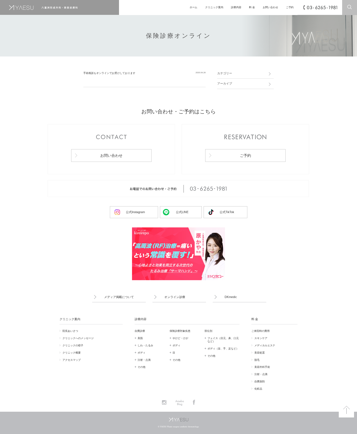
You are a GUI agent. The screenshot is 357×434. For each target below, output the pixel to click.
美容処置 (259, 352)
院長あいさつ (70, 330)
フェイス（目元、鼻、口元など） (223, 340)
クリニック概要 (71, 352)
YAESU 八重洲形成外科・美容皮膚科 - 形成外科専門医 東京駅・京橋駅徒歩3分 (55, 7)
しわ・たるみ (145, 345)
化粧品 (258, 388)
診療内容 (236, 7)
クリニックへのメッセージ (78, 338)
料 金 (252, 7)
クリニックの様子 (72, 345)
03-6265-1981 (322, 7)
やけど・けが (180, 338)
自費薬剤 (259, 381)
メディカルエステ (264, 345)
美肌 (140, 338)
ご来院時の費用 (260, 330)
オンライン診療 (174, 297)
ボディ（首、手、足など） (223, 348)
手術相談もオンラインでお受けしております (109, 73)
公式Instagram (135, 212)
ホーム (193, 7)
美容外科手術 (262, 366)
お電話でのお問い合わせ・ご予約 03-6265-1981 (178, 189)
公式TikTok (227, 212)
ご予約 (290, 7)
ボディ (141, 352)
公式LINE (182, 212)
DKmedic (231, 297)
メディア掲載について (119, 297)
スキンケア (260, 338)
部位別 (208, 330)
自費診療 (140, 330)
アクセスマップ (71, 359)
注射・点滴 (144, 359)
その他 (141, 366)
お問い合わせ (270, 7)
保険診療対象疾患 (180, 330)
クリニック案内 (214, 7)
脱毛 (257, 359)
